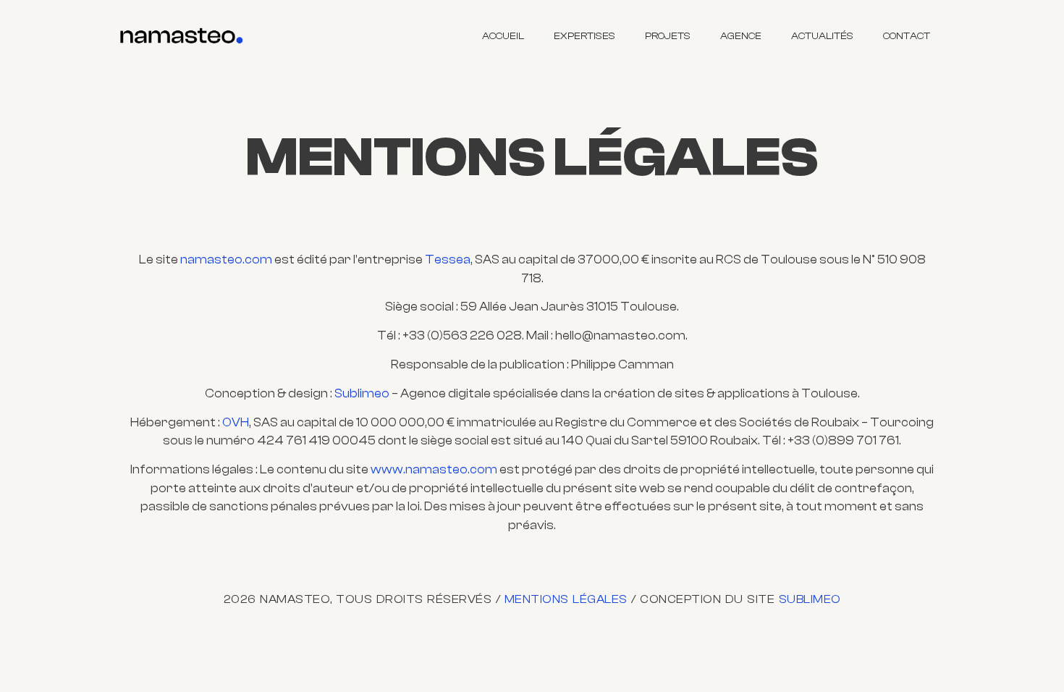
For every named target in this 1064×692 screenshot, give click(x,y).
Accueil (503, 36)
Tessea (447, 259)
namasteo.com (226, 259)
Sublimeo (361, 393)
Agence (740, 36)
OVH (235, 422)
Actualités (822, 36)
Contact (906, 36)
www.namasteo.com (434, 469)
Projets (668, 36)
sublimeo (810, 599)
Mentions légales (566, 599)
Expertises (584, 36)
